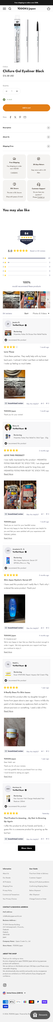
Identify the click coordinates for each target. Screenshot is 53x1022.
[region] (26, 299)
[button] (11, 299)
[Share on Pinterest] (20, 117)
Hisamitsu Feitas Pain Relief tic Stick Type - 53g (31, 437)
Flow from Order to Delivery (38, 873)
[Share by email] (24, 117)
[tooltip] (14, 403)
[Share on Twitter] (15, 117)
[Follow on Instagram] (5, 985)
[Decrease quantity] (6, 91)
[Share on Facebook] (10, 117)
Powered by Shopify (26, 1014)
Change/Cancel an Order (37, 899)
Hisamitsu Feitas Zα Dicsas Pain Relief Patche (30, 334)
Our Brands (6, 878)
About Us (6, 873)
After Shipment (34, 894)
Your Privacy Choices (10, 899)
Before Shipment (35, 890)
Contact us (40, 197)
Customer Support (35, 878)
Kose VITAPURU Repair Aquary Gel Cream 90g (31, 674)
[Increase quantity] (16, 91)
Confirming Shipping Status (38, 886)
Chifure (5, 67)
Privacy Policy (7, 890)
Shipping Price (8, 886)
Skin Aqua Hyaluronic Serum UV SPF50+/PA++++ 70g (25, 561)
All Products (7, 882)
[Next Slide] (48, 299)
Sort (26, 313)
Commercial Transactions (11, 894)
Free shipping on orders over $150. (26, 3)
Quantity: (6, 85)
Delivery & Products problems (39, 882)
